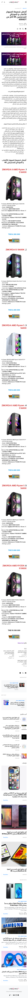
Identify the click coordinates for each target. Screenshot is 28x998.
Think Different (19, 991)
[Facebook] (18, 995)
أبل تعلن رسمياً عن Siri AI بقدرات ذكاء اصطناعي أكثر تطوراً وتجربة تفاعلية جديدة (10, 737)
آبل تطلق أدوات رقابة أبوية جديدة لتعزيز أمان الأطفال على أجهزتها (11, 718)
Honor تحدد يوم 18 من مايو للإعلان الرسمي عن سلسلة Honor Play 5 (17, 704)
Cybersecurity (23, 969)
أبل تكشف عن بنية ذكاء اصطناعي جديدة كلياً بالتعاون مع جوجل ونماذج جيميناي (11, 746)
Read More (5, 800)
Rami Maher (20, 979)
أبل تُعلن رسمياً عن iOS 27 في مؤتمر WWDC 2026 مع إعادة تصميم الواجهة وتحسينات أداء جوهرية (15, 794)
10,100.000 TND (14, 630)
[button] (26, 2)
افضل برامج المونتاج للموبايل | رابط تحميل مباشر (22, 652)
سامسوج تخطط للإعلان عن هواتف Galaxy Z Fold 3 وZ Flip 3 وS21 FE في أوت (11, 686)
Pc (26, 8)
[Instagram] (16, 995)
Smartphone (21, 700)
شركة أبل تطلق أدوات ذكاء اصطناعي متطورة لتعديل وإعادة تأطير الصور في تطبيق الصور (11, 727)
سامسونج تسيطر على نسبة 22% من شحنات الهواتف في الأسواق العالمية (15, 939)
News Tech (21, 23)
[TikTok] (9, 995)
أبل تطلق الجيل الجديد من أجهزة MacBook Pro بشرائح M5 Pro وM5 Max (14, 833)
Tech (24, 8)
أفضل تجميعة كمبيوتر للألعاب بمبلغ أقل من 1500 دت (22, 662)
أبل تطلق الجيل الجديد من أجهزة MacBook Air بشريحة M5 (17, 870)
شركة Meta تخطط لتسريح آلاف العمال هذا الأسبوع (14, 972)
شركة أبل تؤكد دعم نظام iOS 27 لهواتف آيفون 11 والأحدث (11, 755)
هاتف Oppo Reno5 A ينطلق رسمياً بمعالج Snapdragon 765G (15, 904)
